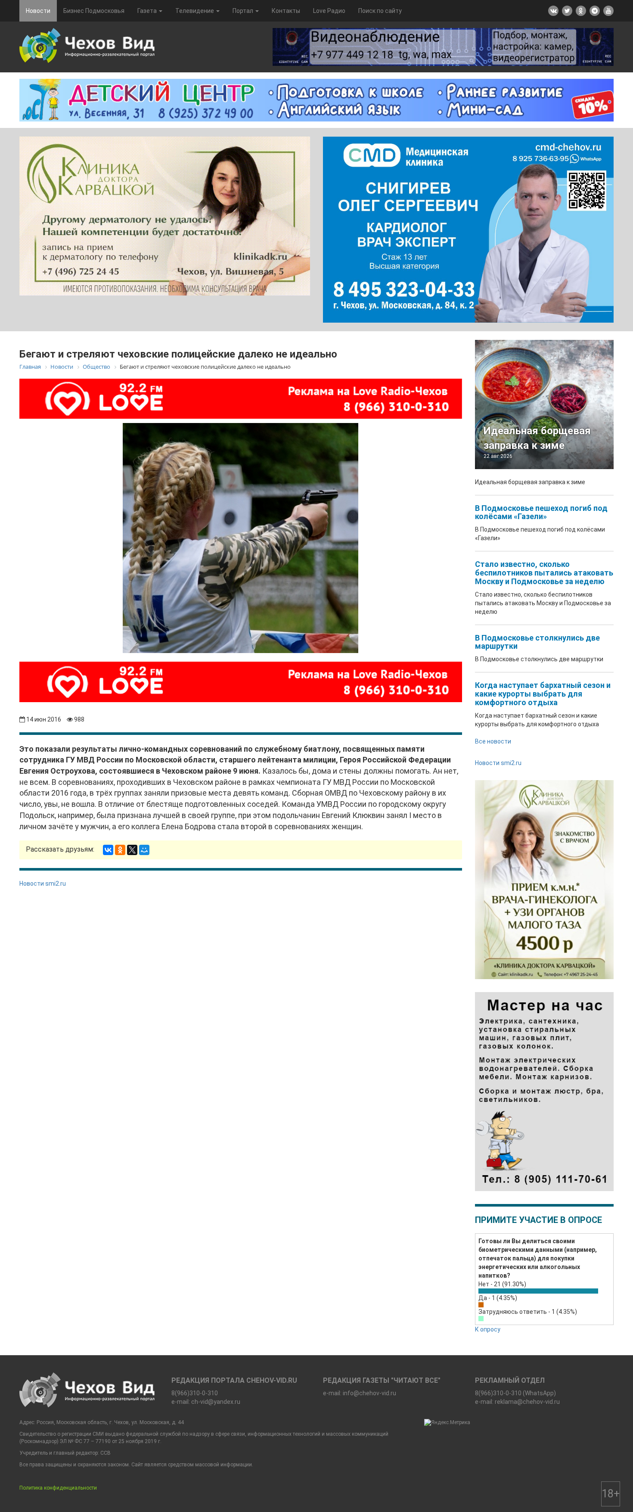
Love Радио (329, 10)
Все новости (493, 741)
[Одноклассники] (120, 850)
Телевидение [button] (195, 10)
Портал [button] (243, 10)
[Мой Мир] (144, 850)
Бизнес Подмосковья (93, 10)
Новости (38, 10)
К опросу (487, 1329)
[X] (132, 850)
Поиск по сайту (380, 10)
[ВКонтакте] (108, 850)
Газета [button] (147, 10)
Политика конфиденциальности (58, 1488)
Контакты (286, 10)
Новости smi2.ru (42, 883)
